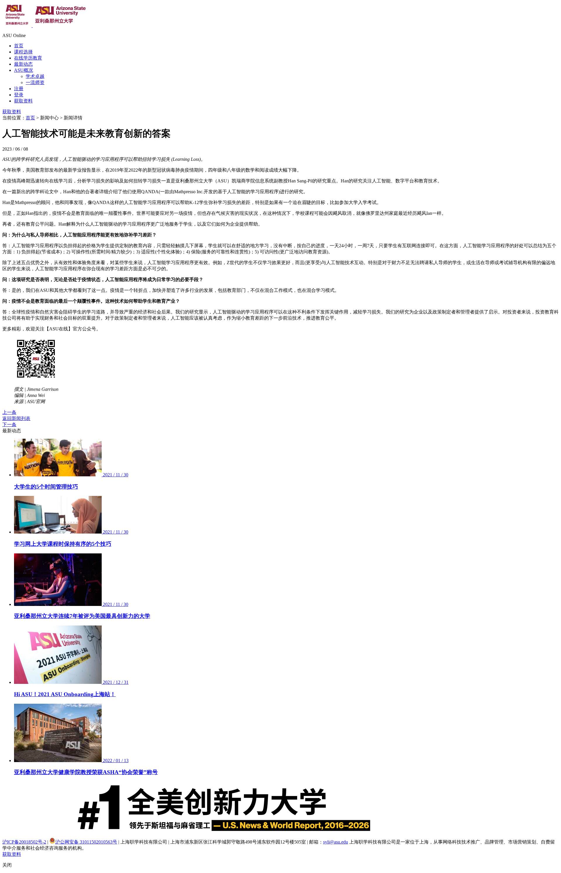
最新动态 (23, 64)
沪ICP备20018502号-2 (24, 841)
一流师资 (35, 82)
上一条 (9, 412)
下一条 (9, 424)
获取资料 (23, 100)
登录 (18, 94)
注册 (18, 88)
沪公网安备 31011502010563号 (86, 841)
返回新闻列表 (16, 418)
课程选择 (23, 51)
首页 (18, 45)
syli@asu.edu (335, 841)
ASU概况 (23, 70)
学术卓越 (35, 76)
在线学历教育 (28, 57)
